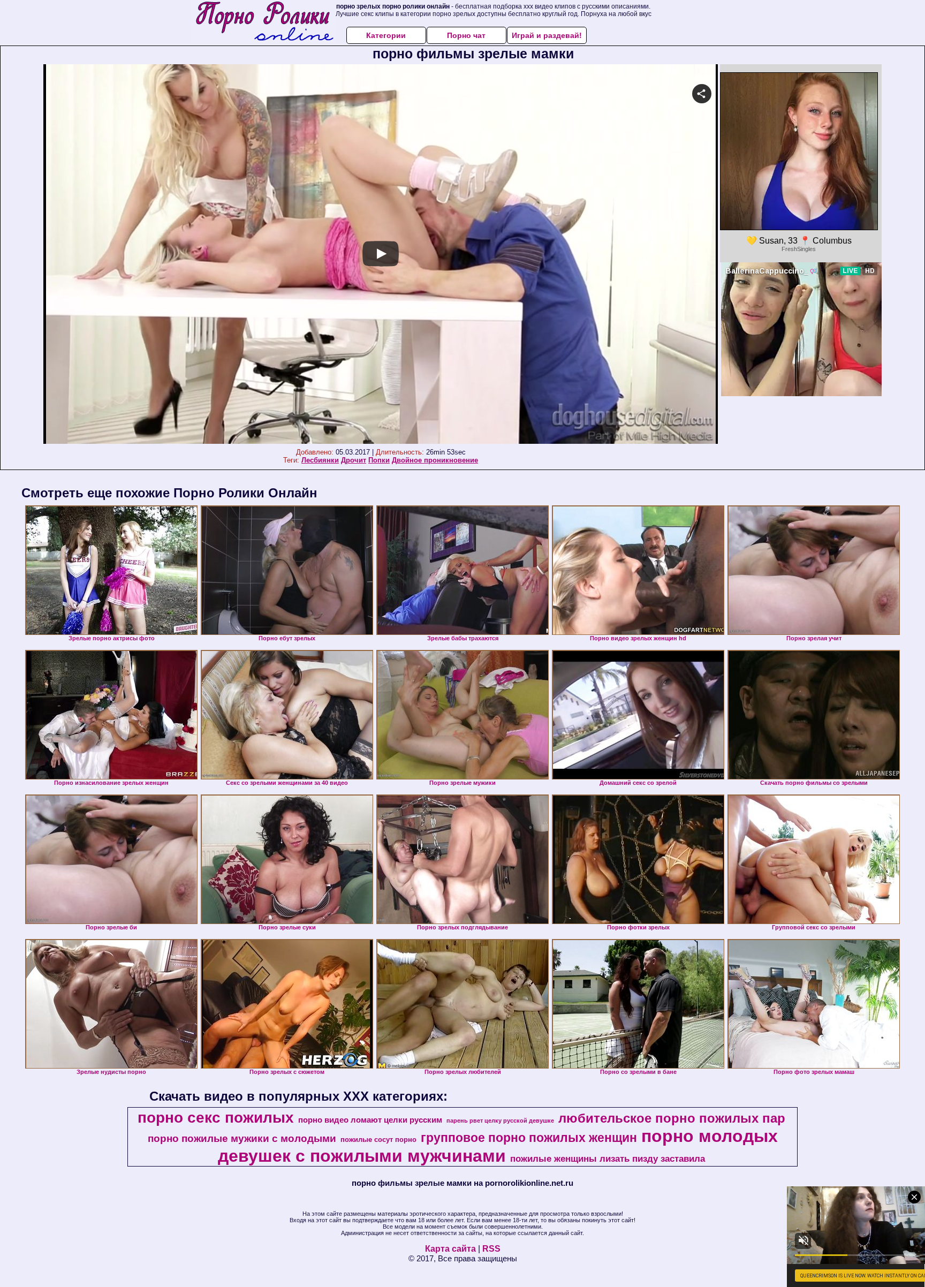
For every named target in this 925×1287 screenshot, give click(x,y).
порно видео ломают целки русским (370, 1120)
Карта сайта (450, 1248)
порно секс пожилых (216, 1117)
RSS (491, 1248)
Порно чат (466, 35)
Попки (379, 460)
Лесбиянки (320, 460)
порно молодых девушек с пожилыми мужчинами (498, 1145)
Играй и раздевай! (547, 35)
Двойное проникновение (435, 460)
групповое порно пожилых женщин (529, 1138)
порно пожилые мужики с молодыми (242, 1138)
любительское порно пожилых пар (671, 1118)
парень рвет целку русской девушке (500, 1120)
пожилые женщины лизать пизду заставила (607, 1158)
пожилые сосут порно (378, 1139)
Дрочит (353, 460)
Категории (386, 35)
